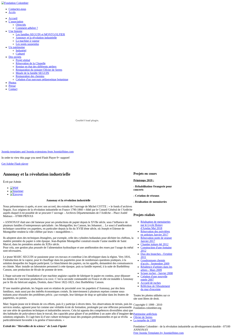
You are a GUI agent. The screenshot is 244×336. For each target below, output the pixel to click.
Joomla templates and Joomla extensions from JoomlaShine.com (37, 151)
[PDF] (14, 187)
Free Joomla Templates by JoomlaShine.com (158, 332)
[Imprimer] (16, 191)
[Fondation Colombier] (14, 2)
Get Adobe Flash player (14, 163)
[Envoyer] (16, 194)
